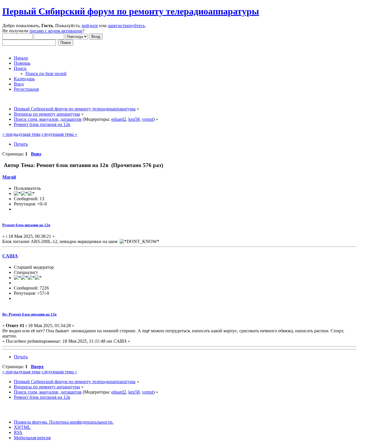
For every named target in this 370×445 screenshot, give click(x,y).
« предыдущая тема (21, 134)
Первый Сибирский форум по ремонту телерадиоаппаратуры (130, 11)
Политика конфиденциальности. (81, 422)
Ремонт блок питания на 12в (26, 225)
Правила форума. (31, 422)
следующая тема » (59, 134)
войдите (90, 25)
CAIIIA (10, 255)
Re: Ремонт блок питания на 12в (29, 314)
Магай (9, 177)
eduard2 (118, 119)
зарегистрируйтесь (126, 25)
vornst (147, 119)
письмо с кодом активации (55, 30)
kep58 (134, 119)
